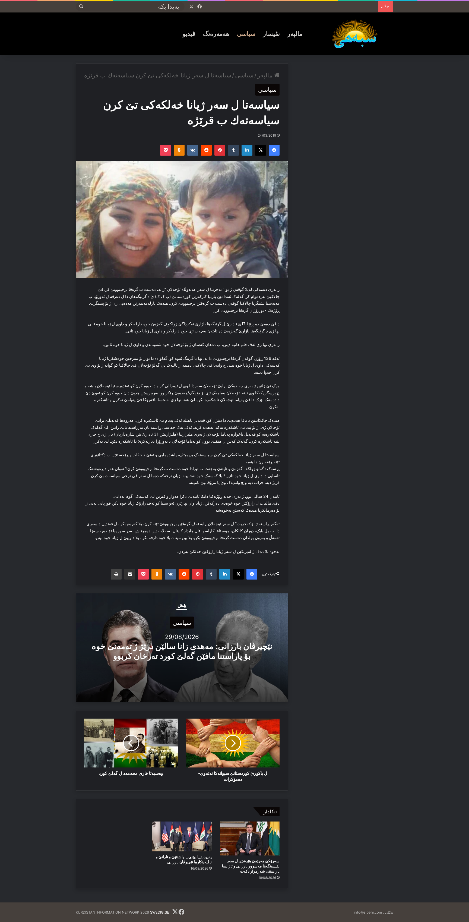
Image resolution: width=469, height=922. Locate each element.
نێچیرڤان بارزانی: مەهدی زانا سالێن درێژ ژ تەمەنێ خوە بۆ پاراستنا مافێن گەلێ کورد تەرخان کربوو (182, 651)
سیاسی (246, 33)
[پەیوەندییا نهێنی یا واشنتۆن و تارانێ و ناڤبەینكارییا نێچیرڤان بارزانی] (182, 836)
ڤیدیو (189, 33)
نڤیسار (271, 33)
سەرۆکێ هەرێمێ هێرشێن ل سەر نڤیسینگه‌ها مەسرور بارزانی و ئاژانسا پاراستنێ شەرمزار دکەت (251, 865)
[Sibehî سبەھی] (357, 34)
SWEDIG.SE (159, 912)
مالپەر (295, 33)
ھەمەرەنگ (216, 33)
